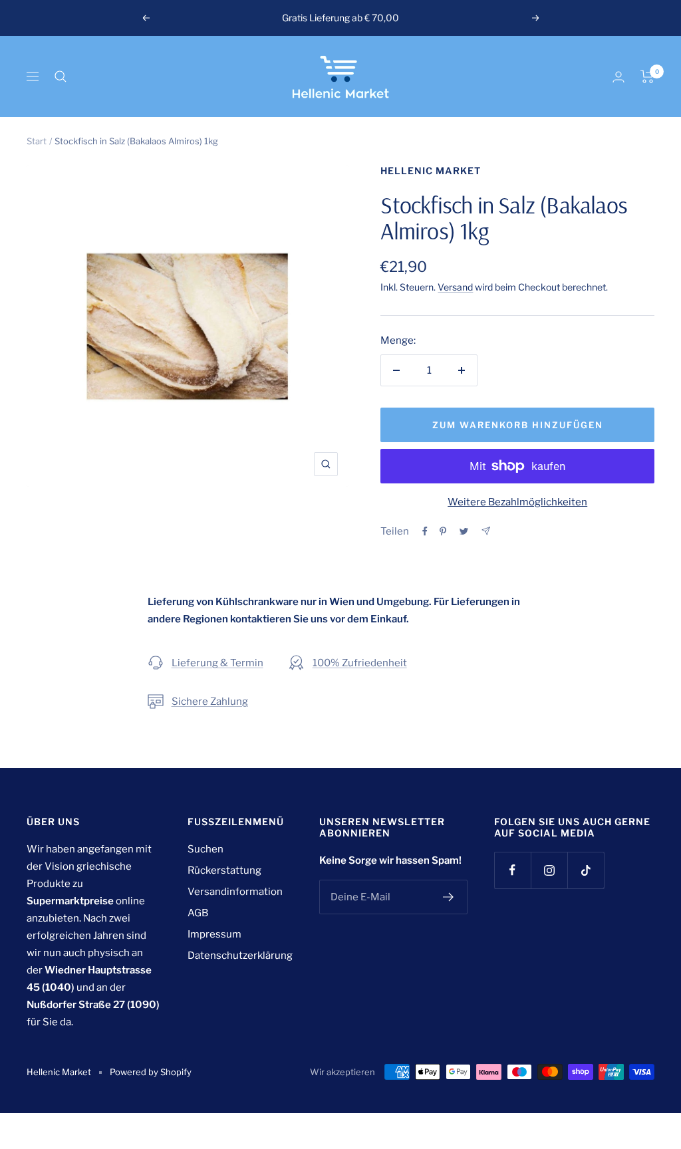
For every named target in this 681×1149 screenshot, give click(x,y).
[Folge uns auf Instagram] (549, 870)
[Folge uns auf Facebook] (512, 870)
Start (37, 141)
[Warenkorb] (647, 76)
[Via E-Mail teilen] (485, 531)
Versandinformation (235, 892)
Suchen (205, 849)
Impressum (214, 934)
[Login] (618, 76)
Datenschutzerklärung (240, 955)
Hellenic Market (430, 170)
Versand (455, 287)
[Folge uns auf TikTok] (585, 870)
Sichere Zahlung (210, 701)
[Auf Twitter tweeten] (464, 531)
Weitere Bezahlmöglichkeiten (517, 502)
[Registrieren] (448, 897)
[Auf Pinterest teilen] (443, 531)
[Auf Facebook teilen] (425, 531)
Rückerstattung (224, 870)
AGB (198, 913)
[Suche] (61, 76)
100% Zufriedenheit (360, 663)
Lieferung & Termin (217, 663)
